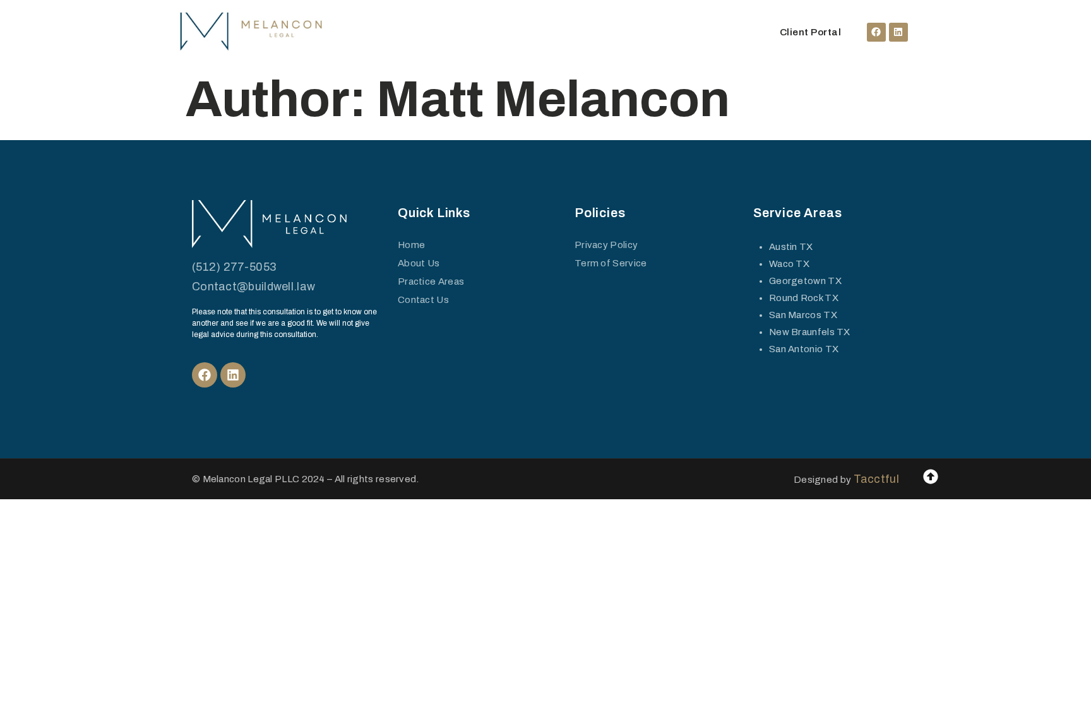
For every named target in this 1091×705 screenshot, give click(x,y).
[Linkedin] (898, 32)
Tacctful (876, 479)
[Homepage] (252, 32)
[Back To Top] (930, 476)
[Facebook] (876, 32)
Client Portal (811, 32)
